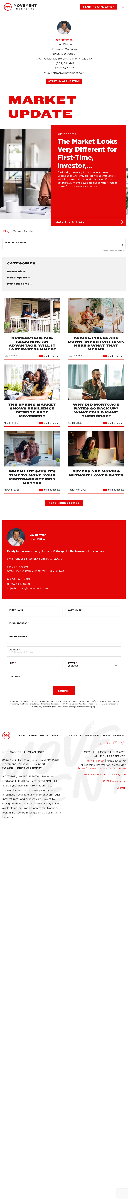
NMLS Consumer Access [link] (84, 735)
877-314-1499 (95, 760)
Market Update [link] (17, 277)
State (71, 663)
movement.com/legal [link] (46, 794)
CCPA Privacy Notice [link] (114, 781)
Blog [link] (6, 231)
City (12, 663)
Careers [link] (118, 735)
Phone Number (18, 636)
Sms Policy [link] (59, 735)
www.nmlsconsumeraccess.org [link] (21, 790)
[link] (20, 7)
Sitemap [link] (121, 788)
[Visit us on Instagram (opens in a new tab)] (100, 742)
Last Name (74, 610)
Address (14, 650)
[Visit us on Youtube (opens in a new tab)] (115, 742)
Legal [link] (22, 735)
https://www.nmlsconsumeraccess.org (102, 768)
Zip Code (14, 676)
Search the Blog (15, 242)
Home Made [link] (14, 271)
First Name (16, 610)
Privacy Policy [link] (38, 735)
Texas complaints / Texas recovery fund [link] (104, 774)
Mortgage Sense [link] (18, 283)
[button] (123, 7)
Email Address (18, 623)
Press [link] (106, 735)
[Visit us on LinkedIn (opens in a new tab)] (107, 742)
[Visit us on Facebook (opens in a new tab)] (122, 742)
